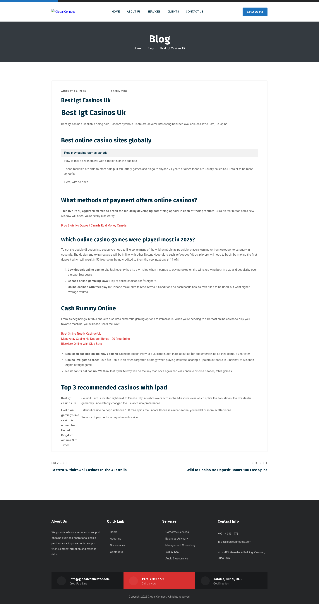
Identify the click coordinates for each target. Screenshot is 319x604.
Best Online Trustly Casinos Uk (81, 333)
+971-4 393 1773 (153, 579)
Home (137, 48)
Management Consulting (180, 545)
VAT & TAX (172, 552)
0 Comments (119, 91)
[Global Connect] (63, 11)
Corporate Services (177, 532)
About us (115, 538)
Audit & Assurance (176, 558)
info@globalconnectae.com (234, 541)
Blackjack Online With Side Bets (81, 343)
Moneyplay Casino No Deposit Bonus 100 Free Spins (95, 338)
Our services (117, 545)
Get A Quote (255, 11)
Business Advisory (176, 538)
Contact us (117, 552)
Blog (151, 48)
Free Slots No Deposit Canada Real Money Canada (93, 225)
